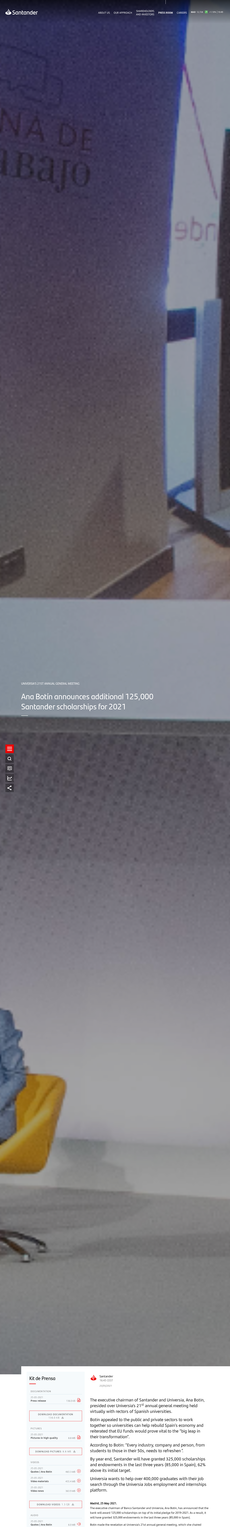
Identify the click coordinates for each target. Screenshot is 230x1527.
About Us (104, 12)
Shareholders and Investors (145, 12)
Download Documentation (55, 1416)
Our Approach (123, 12)
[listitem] (9, 749)
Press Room (165, 12)
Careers (182, 12)
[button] (9, 749)
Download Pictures (53, 1451)
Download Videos (53, 1504)
